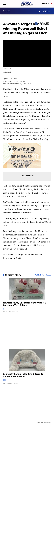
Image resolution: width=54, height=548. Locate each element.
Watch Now (46, 4)
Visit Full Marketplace (43, 275)
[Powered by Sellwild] (47, 422)
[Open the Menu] (4, 4)
